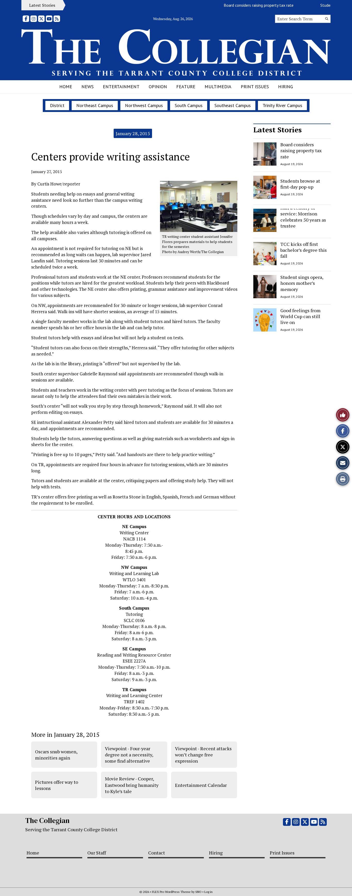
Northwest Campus (144, 105)
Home (65, 87)
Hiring (285, 87)
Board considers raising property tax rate (250, 5)
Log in (208, 892)
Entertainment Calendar (201, 785)
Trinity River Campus (282, 105)
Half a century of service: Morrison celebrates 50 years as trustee (303, 217)
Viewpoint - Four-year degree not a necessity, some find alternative (129, 754)
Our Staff (96, 853)
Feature (185, 87)
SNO (198, 892)
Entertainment (121, 87)
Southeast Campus (232, 105)
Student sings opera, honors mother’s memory (301, 283)
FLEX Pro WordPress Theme (171, 892)
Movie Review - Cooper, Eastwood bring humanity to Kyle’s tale (131, 785)
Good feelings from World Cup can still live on (300, 316)
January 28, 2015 (133, 133)
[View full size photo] (198, 206)
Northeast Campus (94, 105)
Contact (156, 853)
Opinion (158, 87)
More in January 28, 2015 (65, 734)
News (87, 87)
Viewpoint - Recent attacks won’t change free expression (203, 754)
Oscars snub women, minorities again (56, 754)
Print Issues (255, 87)
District (57, 105)
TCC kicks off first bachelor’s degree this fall (303, 250)
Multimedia (218, 87)
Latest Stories (277, 129)
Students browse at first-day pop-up (300, 183)
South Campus (189, 105)
